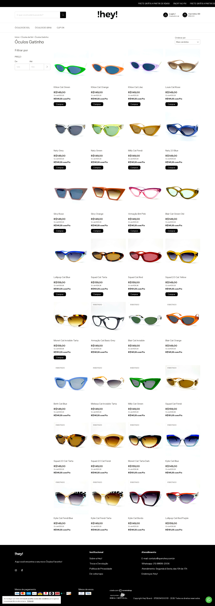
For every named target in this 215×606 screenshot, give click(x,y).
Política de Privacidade (101, 568)
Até (30, 61)
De (16, 61)
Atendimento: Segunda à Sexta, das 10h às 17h (164, 568)
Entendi (30, 601)
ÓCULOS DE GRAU (43, 27)
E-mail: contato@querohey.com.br (158, 558)
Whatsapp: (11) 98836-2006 (156, 563)
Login (171, 14)
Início (17, 37)
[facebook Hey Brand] (22, 570)
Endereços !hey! (150, 573)
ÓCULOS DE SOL (22, 27)
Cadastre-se (174, 16)
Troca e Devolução (99, 563)
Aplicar (47, 67)
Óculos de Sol (27, 37)
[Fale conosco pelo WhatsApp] (208, 600)
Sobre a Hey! (96, 558)
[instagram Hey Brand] (16, 570)
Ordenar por (180, 38)
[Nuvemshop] (121, 591)
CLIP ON (60, 27)
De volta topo (96, 573)
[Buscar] (63, 15)
